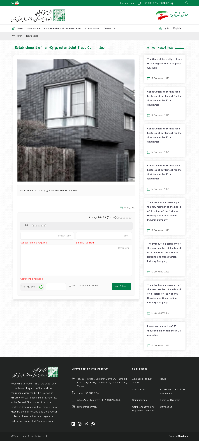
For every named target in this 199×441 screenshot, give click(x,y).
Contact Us (166, 407)
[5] (45, 225)
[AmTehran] (54, 15)
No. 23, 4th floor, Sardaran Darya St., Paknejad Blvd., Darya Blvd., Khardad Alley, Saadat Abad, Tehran (102, 382)
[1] (32, 225)
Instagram (79, 424)
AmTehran (17, 36)
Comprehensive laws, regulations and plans (143, 409)
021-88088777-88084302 (156, 3)
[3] (39, 225)
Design (171, 436)
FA (12, 3)
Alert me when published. (85, 286)
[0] (117, 217)
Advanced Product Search (142, 381)
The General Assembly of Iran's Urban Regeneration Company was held (164, 63)
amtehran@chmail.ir (87, 407)
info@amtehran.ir (127, 3)
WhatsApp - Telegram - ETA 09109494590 (99, 400)
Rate (27, 225)
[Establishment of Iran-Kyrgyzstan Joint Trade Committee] (76, 120)
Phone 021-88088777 (88, 393)
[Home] (13, 27)
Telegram (86, 424)
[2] (36, 225)
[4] (42, 225)
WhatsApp (93, 424)
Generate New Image (41, 287)
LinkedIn (73, 424)
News (163, 379)
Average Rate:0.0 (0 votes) (102, 217)
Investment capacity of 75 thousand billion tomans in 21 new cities (164, 330)
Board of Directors (170, 400)
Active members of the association (172, 391)
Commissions (139, 400)
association (138, 389)
